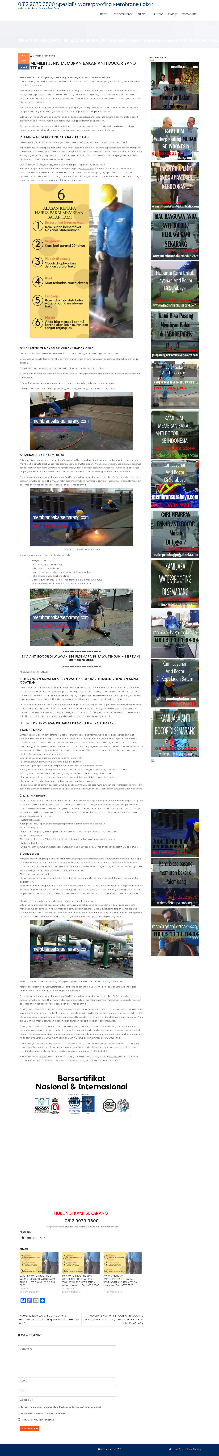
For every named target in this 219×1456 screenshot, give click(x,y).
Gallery (172, 14)
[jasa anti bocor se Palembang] (175, 882)
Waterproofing (87, 168)
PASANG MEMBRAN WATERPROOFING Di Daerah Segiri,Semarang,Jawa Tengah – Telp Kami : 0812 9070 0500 (122, 1280)
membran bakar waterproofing (69, 1043)
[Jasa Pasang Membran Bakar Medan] (175, 236)
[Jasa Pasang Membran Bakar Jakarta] (175, 335)
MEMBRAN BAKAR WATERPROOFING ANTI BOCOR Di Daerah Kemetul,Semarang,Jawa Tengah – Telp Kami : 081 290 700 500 (114, 1319)
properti (42, 1056)
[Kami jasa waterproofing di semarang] (175, 584)
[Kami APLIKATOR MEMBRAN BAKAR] (175, 435)
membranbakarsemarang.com (61, 1060)
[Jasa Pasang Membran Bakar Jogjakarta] (175, 534)
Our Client (157, 14)
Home (104, 14)
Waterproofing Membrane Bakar (64, 1009)
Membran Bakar (122, 14)
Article (141, 14)
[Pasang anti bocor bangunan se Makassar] (175, 634)
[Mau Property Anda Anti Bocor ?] (175, 783)
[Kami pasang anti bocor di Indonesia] (175, 833)
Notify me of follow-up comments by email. (43, 1413)
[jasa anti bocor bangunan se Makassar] (175, 932)
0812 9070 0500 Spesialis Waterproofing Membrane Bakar (85, 4)
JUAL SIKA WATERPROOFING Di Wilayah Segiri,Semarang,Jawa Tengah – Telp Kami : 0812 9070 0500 (37, 1280)
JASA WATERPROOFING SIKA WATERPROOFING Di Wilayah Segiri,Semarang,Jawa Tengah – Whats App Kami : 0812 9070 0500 (80, 1280)
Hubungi (82, 1060)
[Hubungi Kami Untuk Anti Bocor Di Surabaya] (175, 285)
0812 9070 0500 (82, 1221)
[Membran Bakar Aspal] (175, 136)
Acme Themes (194, 1449)
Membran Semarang (44, 55)
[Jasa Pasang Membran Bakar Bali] (175, 186)
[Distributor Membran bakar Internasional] (175, 86)
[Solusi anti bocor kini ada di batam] (175, 683)
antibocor (114, 1056)
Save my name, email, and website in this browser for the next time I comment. (61, 1407)
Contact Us (189, 14)
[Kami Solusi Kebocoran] (175, 385)
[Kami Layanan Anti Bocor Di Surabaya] (175, 484)
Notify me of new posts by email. (37, 1419)
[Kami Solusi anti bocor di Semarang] (175, 733)
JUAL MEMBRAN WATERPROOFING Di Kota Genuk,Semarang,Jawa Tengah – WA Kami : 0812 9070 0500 (49, 1319)
